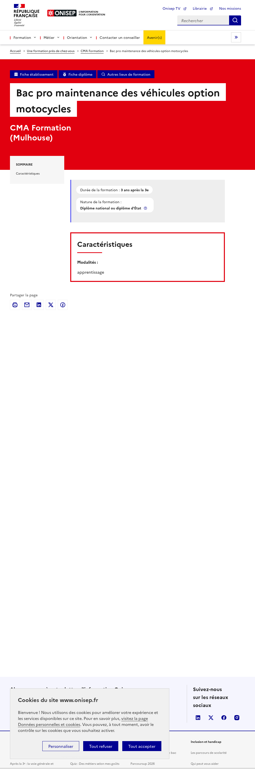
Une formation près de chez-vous (50, 51)
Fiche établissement (37, 74)
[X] (51, 305)
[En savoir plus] (146, 208)
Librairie (200, 8)
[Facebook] (63, 305)
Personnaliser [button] (60, 746)
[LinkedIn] (39, 305)
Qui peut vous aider (205, 763)
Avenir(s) (154, 37)
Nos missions (230, 8)
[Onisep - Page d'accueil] (62, 13)
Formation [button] (22, 37)
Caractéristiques (28, 173)
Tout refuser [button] (100, 746)
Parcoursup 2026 (142, 763)
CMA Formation (92, 51)
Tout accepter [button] (141, 746)
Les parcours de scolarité (209, 752)
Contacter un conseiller (120, 37)
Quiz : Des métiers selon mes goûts (94, 763)
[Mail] (27, 305)
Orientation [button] (77, 37)
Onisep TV (172, 8)
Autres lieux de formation (128, 74)
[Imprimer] (15, 305)
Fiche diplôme (80, 74)
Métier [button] (49, 37)
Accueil (15, 51)
